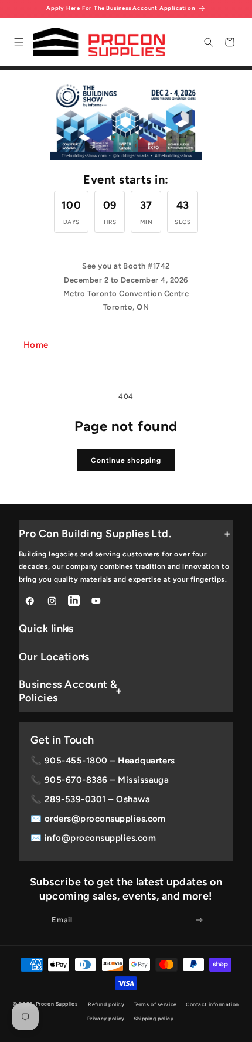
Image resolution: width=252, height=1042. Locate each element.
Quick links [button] (46, 628)
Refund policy (106, 1004)
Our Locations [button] (54, 656)
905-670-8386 (76, 780)
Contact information (212, 1004)
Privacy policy (106, 1018)
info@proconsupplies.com (100, 838)
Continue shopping (126, 460)
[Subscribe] (199, 920)
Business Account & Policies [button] (68, 691)
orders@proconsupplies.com (105, 818)
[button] (18, 42)
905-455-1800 (76, 760)
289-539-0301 (75, 799)
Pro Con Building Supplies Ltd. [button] (95, 533)
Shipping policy (153, 1018)
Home (36, 345)
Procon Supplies (57, 1004)
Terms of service (155, 1004)
